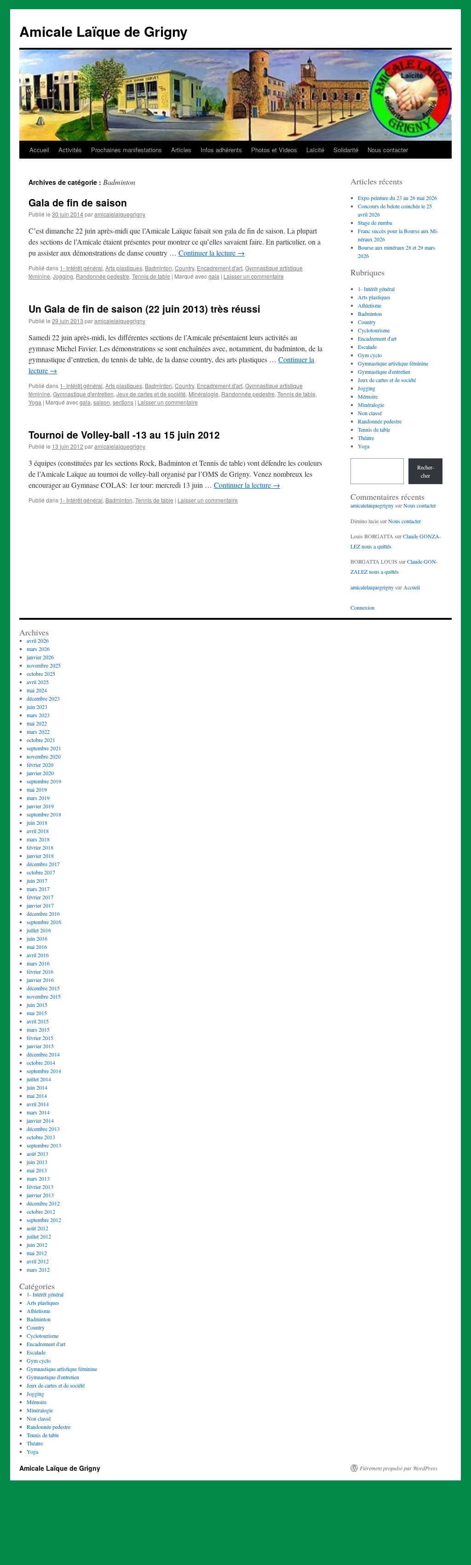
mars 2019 (38, 797)
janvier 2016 (40, 979)
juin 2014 (37, 1087)
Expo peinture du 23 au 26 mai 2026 (397, 197)
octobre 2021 (41, 739)
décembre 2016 (43, 913)
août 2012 (37, 1228)
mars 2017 (38, 888)
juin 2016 (37, 938)
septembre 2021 (44, 748)
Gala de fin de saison (78, 202)
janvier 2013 (40, 1195)
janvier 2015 (40, 1046)
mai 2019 (37, 789)
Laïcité (315, 149)
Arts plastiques (123, 268)
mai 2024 (37, 690)
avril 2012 (38, 1261)
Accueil (39, 149)
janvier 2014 (40, 1120)
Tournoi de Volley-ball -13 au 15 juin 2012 (124, 434)
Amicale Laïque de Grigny (103, 31)
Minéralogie (203, 394)
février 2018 (40, 847)
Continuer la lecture (211, 252)
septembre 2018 (44, 814)
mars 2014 (38, 1112)
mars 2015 (38, 1029)
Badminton (158, 268)
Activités (70, 149)
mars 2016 (38, 963)
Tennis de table (151, 276)
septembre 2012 (44, 1219)
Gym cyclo (370, 355)
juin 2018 (37, 822)
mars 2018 (38, 839)
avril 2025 (38, 681)
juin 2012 (37, 1244)
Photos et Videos (274, 149)
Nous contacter (388, 149)
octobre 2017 (41, 872)
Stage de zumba (375, 222)
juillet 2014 (39, 1079)
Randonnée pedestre (102, 276)
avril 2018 (38, 830)
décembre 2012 (43, 1203)
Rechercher (425, 471)
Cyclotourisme (374, 330)
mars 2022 (38, 731)
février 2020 (40, 764)
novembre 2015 (44, 996)
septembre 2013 (44, 1145)
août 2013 (37, 1153)
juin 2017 (37, 880)
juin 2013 (37, 1161)
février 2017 (40, 897)
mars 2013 (38, 1178)
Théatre (366, 437)
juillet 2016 (39, 930)
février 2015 (40, 1037)
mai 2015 (37, 1013)
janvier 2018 (40, 855)
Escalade (367, 346)
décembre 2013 (43, 1128)
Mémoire (368, 396)
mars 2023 (38, 715)
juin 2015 (37, 1004)
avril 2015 (38, 1021)
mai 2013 (37, 1170)
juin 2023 (37, 706)
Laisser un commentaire (254, 276)
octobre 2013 (41, 1137)
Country (184, 268)
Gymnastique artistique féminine (393, 363)
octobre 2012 (41, 1211)
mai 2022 (37, 723)
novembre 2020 (44, 756)
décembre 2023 (43, 698)
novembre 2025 (44, 665)
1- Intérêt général (81, 268)
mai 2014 (37, 1095)
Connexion (362, 607)
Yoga (35, 402)
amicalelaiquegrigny (119, 214)
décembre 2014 (43, 1054)
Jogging (63, 276)
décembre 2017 (43, 864)
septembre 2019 (44, 781)
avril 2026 (38, 640)
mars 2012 (38, 1269)
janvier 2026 (40, 657)
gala (213, 276)
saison (101, 402)
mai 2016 (37, 946)
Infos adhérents (221, 149)
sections (123, 402)
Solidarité (345, 149)
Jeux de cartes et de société (151, 394)
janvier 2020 (40, 773)
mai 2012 (37, 1253)
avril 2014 (38, 1104)
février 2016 (40, 971)
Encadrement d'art (219, 268)
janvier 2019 (40, 806)
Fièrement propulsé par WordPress (398, 1468)
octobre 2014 (41, 1062)
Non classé (370, 413)
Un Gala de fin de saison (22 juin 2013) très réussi (144, 308)
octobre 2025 (41, 673)
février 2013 (40, 1186)
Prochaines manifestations (126, 149)
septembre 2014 (44, 1070)
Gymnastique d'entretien (83, 394)
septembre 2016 (44, 921)
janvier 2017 (40, 905)
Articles (181, 149)
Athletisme (369, 305)
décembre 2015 (43, 988)
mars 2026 (38, 648)
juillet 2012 (39, 1236)
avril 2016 (38, 955)
